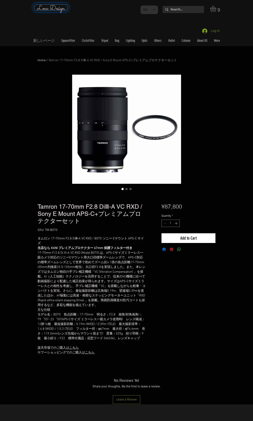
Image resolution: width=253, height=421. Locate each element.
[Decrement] (164, 223)
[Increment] (176, 223)
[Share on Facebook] (164, 249)
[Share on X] (186, 249)
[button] (216, 9)
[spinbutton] (170, 223)
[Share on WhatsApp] (179, 249)
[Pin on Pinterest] (171, 249)
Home (41, 60)
